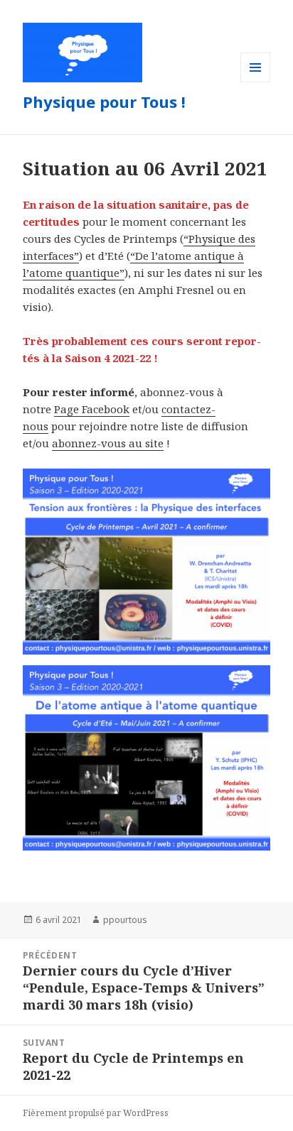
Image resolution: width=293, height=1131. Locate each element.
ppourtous (125, 920)
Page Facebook (91, 409)
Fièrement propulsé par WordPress (96, 1113)
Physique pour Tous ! (104, 101)
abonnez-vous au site (108, 443)
